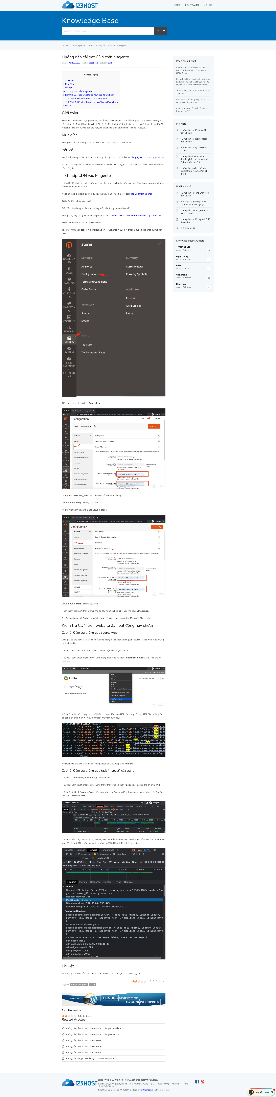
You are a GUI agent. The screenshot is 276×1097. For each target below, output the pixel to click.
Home (177, 5)
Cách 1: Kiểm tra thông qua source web (86, 98)
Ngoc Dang (93, 63)
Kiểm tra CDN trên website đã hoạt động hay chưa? (88, 94)
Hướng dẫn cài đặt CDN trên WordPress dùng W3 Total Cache (95, 1028)
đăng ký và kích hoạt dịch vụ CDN (148, 157)
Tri (177, 90)
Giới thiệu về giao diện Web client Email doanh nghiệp (193, 203)
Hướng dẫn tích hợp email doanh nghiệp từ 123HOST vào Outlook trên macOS (195, 159)
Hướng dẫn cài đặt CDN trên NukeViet (84, 1040)
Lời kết (67, 105)
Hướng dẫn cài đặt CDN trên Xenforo (83, 1052)
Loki (178, 265)
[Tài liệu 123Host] (80, 7)
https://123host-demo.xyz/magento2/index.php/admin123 (132, 215)
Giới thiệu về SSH (188, 228)
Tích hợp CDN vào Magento (77, 91)
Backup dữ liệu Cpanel (141, 193)
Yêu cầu (67, 87)
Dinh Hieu (181, 283)
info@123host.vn (146, 1090)
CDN (110, 63)
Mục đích (68, 84)
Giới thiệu (68, 80)
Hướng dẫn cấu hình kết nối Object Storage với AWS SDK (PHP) (194, 171)
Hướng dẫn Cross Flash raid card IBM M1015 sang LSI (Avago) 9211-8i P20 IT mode (193, 70)
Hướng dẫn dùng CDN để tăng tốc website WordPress (91, 1058)
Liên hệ (208, 5)
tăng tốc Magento (79, 984)
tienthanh (181, 274)
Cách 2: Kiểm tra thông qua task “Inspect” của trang (92, 102)
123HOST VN (183, 247)
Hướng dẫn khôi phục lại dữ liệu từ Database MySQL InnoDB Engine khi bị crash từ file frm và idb (193, 82)
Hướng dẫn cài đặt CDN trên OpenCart (84, 1046)
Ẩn (96, 74)
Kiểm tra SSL (192, 5)
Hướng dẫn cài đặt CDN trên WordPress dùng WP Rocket (92, 1034)
